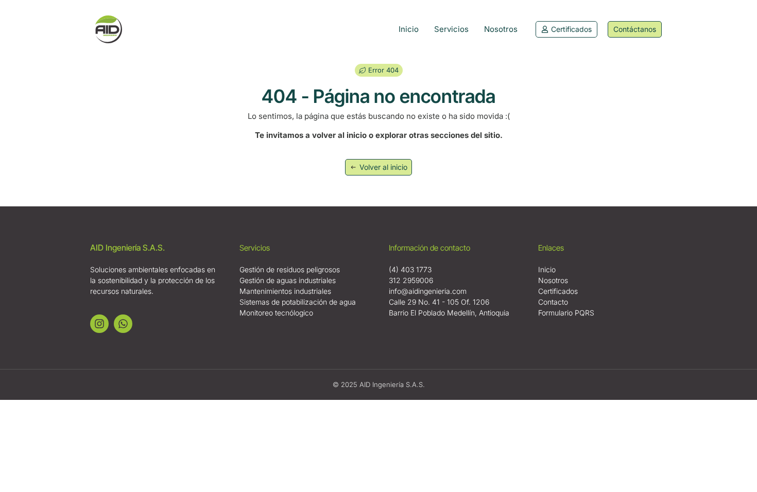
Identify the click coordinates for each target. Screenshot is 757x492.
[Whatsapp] (123, 323)
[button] (379, 70)
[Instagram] (99, 323)
